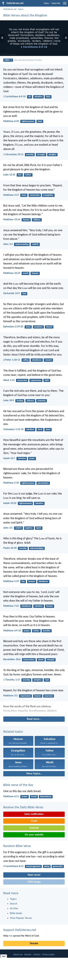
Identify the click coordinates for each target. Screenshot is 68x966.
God (24, 294)
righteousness (28, 121)
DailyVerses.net (9, 9)
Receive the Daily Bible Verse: (23, 807)
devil (40, 429)
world (25, 273)
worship (30, 155)
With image (34, 882)
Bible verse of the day (18, 785)
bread (33, 797)
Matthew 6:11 (11, 796)
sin (29, 97)
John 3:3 (8, 244)
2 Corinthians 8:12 (13, 866)
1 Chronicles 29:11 (13, 154)
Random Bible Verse (17, 846)
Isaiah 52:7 (9, 458)
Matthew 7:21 (11, 606)
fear (20, 175)
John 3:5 (8, 528)
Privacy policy (48, 954)
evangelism (48, 195)
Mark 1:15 (9, 380)
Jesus (24, 195)
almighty (52, 155)
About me (17, 954)
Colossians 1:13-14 (13, 429)
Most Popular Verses (21, 918)
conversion (35, 195)
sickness (30, 401)
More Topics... (34, 773)
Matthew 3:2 (10, 695)
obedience (36, 360)
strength (41, 155)
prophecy (38, 327)
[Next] (34, 710)
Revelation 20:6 (11, 659)
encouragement (33, 866)
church (49, 327)
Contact (36, 954)
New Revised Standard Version (28, 60)
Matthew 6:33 (11, 121)
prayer (27, 631)
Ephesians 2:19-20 (13, 326)
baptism (29, 528)
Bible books (16, 913)
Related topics (13, 731)
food (40, 121)
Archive (14, 908)
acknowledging (36, 548)
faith (47, 380)
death (40, 660)
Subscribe (55, 3)
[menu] (64, 4)
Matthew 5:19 (11, 581)
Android (34, 828)
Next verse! (34, 875)
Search (13, 903)
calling (25, 360)
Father (28, 175)
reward (48, 360)
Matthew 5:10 (11, 483)
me (10, 936)
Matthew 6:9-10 (12, 630)
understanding (21, 244)
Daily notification (34, 814)
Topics (46, 3)
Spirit (38, 528)
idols (48, 97)
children (36, 220)
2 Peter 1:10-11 (11, 360)
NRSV (7, 60)
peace (32, 458)
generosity (58, 866)
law (23, 581)
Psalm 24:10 (10, 548)
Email (34, 821)
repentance (36, 380)
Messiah (50, 660)
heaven (26, 220)
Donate (34, 943)
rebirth (35, 244)
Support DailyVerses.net (19, 930)
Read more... (34, 719)
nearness (41, 401)
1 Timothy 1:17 (11, 680)
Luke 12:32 (9, 174)
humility (46, 631)
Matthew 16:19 (11, 273)
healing (20, 401)
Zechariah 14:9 (11, 293)
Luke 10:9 (8, 400)
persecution (43, 483)
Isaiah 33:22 (9, 503)
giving (46, 866)
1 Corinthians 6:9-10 (14, 96)
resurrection (28, 660)
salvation (38, 97)
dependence (45, 797)
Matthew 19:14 (11, 219)
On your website (34, 834)
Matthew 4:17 (11, 195)
